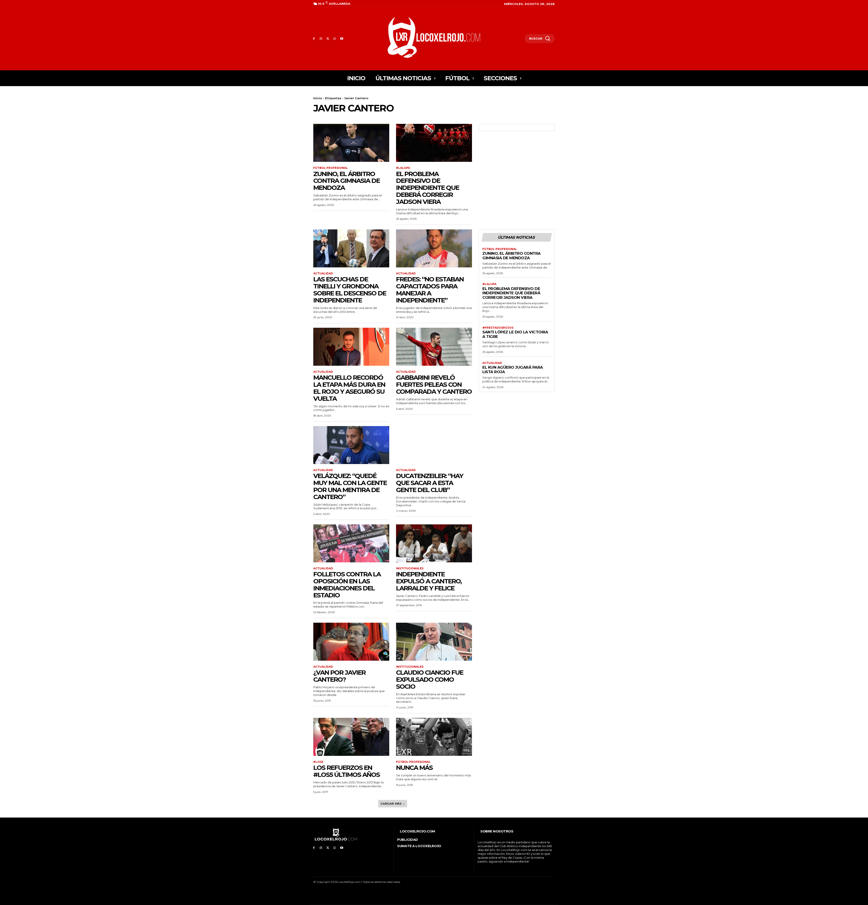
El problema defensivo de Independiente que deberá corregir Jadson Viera (427, 187)
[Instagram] (320, 38)
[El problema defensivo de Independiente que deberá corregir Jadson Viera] (434, 143)
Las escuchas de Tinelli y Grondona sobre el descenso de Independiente (349, 289)
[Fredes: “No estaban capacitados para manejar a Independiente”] (434, 248)
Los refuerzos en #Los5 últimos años (346, 771)
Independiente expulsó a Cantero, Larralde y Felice (429, 581)
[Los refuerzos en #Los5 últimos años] (351, 737)
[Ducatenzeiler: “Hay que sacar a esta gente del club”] (434, 445)
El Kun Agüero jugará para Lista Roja (512, 369)
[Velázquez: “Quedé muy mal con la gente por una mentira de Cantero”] (351, 445)
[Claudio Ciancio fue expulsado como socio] (434, 642)
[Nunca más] (434, 737)
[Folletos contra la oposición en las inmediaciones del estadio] (351, 543)
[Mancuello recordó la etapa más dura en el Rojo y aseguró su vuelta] (351, 347)
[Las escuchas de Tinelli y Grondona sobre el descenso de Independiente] (351, 248)
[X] (328, 38)
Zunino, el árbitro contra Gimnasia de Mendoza (346, 181)
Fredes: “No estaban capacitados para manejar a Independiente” (430, 289)
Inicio (317, 98)
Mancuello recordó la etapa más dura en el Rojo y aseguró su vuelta (349, 388)
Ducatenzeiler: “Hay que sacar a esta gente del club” (429, 483)
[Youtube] (341, 38)
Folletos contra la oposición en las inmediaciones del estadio (347, 584)
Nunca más (414, 767)
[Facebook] (313, 38)
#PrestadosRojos (497, 327)
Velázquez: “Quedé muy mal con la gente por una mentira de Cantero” (350, 486)
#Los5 (318, 762)
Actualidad (323, 273)
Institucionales (409, 568)
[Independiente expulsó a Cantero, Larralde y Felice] (434, 543)
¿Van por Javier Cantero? (339, 676)
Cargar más (391, 803)
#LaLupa (403, 168)
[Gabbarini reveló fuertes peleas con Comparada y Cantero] (434, 347)
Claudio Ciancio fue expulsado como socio (429, 679)
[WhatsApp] (334, 38)
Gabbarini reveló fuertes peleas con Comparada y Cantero (434, 384)
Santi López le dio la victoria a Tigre (515, 334)
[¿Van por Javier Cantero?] (351, 642)
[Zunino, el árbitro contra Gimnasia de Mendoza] (351, 143)
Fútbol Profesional (330, 168)
